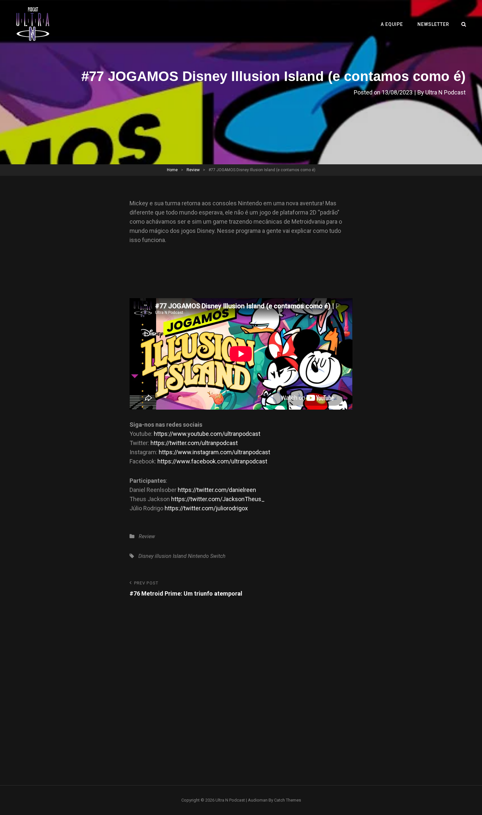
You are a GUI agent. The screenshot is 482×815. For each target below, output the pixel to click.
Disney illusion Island (162, 556)
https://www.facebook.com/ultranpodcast (212, 461)
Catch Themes (287, 800)
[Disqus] (241, 680)
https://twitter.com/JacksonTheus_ (218, 499)
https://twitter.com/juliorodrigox (206, 508)
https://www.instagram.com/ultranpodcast (214, 452)
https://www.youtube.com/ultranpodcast (207, 433)
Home (172, 170)
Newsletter (433, 24)
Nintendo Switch (207, 556)
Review (193, 170)
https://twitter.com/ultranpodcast (194, 442)
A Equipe (392, 24)
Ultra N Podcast (445, 92)
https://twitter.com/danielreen (217, 489)
